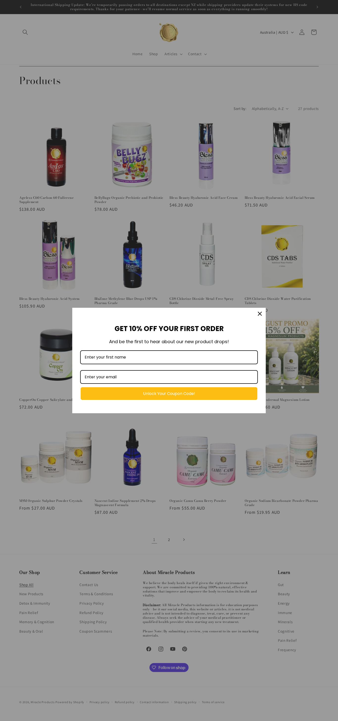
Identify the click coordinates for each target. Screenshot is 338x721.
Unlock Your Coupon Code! (169, 393)
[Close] (260, 314)
